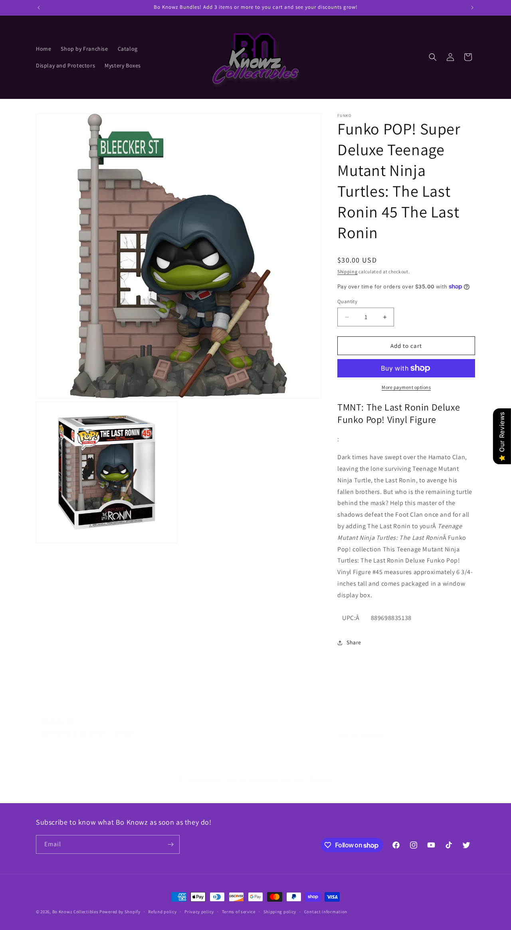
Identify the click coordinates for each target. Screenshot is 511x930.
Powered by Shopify (120, 911)
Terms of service (239, 911)
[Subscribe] (170, 844)
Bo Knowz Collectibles (75, 911)
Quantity (347, 301)
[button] (433, 57)
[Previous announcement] (39, 7)
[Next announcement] (472, 7)
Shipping (347, 271)
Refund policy (162, 911)
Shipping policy (280, 911)
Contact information (325, 911)
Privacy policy (199, 911)
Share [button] (354, 642)
